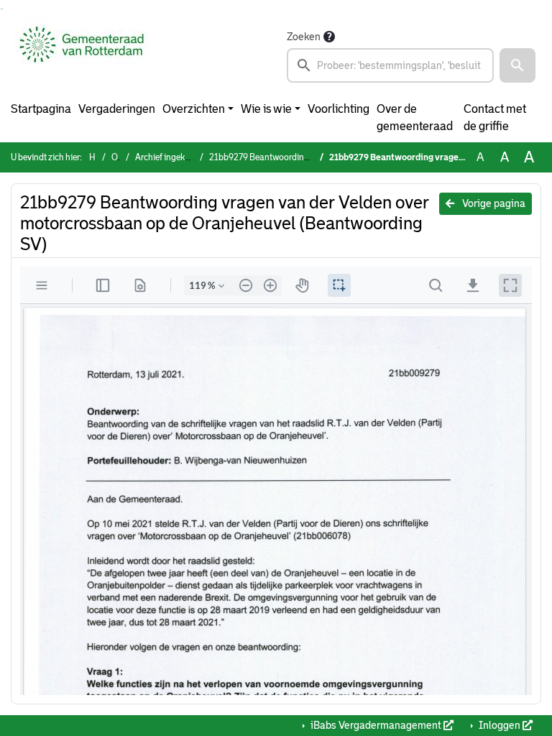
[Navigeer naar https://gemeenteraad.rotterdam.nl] (81, 55)
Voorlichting (338, 109)
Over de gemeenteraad (415, 117)
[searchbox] (390, 65)
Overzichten (193, 109)
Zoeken (304, 36)
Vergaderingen (116, 109)
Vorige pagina (492, 203)
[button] (517, 65)
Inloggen (500, 725)
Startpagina (41, 109)
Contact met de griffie (495, 117)
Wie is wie (266, 109)
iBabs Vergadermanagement (375, 725)
